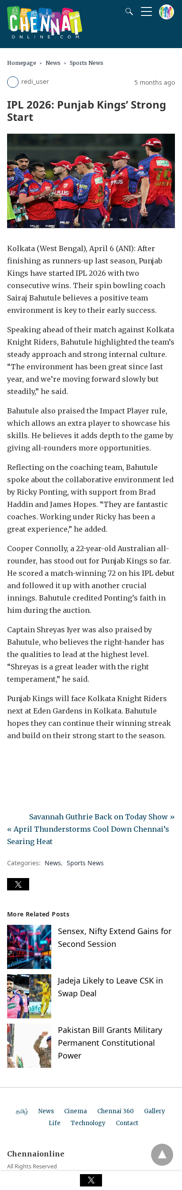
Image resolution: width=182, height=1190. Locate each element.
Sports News (86, 63)
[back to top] (162, 1155)
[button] (18, 884)
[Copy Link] (56, 760)
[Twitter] (28, 760)
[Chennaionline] (44, 36)
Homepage (21, 63)
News (53, 63)
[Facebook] (14, 760)
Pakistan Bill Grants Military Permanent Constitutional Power (110, 1043)
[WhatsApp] (42, 760)
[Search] (127, 11)
